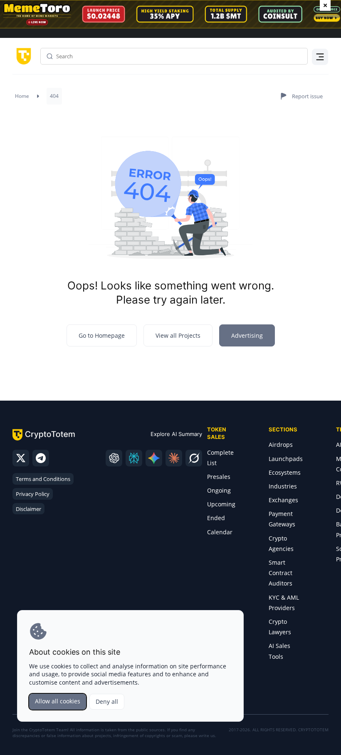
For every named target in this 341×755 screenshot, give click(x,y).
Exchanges (283, 500)
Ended (216, 518)
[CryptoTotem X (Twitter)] (20, 458)
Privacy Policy (32, 494)
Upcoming (221, 504)
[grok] (193, 458)
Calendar (219, 532)
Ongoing (219, 490)
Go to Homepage (102, 335)
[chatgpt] (114, 458)
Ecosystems (285, 472)
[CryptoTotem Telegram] (40, 458)
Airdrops (281, 445)
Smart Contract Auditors (280, 572)
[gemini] (154, 458)
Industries (283, 486)
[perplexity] (134, 458)
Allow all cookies (57, 701)
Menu (318, 56)
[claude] (174, 458)
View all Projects (178, 335)
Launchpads (286, 459)
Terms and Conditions (43, 479)
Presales (218, 477)
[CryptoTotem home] (22, 56)
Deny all (107, 701)
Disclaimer (28, 509)
